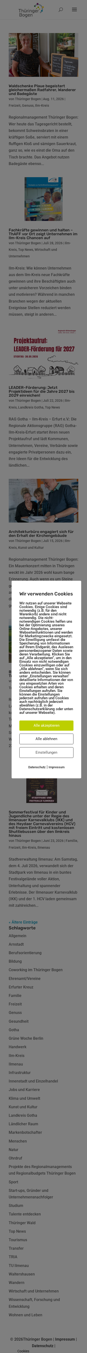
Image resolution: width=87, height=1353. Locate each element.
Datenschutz (37, 767)
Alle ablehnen (46, 739)
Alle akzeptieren (46, 725)
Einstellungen (46, 752)
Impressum (57, 767)
